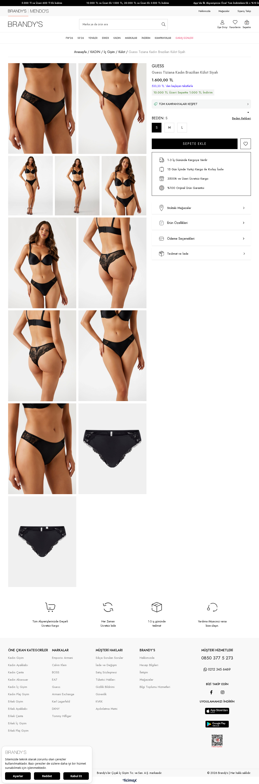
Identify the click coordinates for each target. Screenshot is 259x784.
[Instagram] (222, 692)
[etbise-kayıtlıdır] (217, 750)
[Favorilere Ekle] (245, 144)
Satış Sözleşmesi (106, 672)
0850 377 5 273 (217, 658)
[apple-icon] (217, 713)
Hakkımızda (204, 11)
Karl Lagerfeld (61, 701)
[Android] (222, 706)
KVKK (99, 701)
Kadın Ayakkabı (18, 665)
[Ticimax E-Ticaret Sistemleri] (129, 781)
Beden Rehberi (241, 118)
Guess (56, 687)
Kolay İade (216, 169)
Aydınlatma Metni (106, 709)
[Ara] (164, 24)
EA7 (54, 680)
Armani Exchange (63, 694)
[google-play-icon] (217, 726)
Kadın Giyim (16, 658)
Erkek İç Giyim (17, 723)
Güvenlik (101, 694)
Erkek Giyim (15, 701)
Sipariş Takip (244, 11)
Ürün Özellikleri (177, 222)
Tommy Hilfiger (61, 716)
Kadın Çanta (16, 672)
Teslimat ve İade (177, 253)
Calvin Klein (59, 665)
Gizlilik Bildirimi (105, 687)
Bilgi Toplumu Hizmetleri (155, 687)
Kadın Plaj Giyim (18, 694)
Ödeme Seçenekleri (180, 238)
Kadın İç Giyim (17, 687)
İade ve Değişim (106, 665)
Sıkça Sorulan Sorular (109, 658)
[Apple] (211, 706)
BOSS (55, 672)
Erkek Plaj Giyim (18, 731)
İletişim (144, 672)
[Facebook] (211, 692)
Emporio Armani (62, 658)
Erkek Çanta (15, 716)
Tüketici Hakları (105, 680)
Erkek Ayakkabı (17, 709)
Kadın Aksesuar (18, 680)
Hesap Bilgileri (149, 665)
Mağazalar (224, 11)
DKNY (56, 709)
